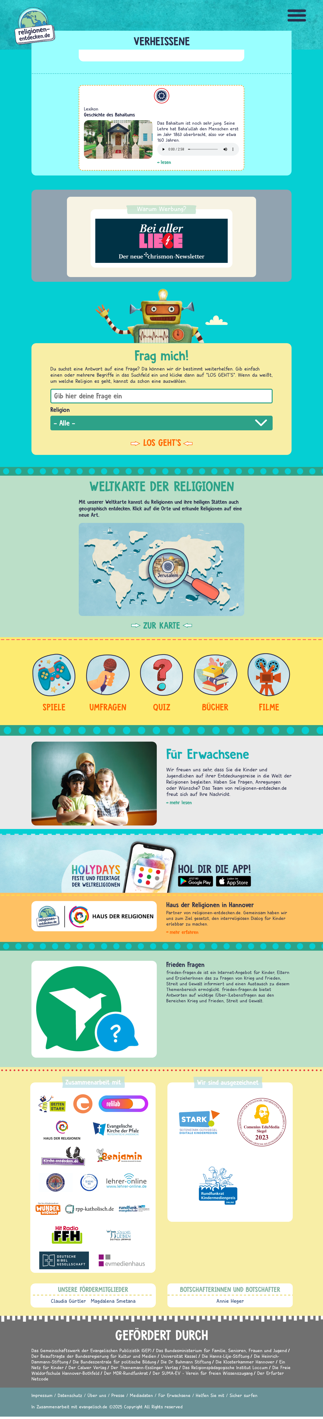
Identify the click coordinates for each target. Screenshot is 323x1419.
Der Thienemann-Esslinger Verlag (144, 1367)
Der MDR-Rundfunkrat (126, 1373)
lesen (166, 162)
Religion (60, 409)
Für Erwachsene (174, 1395)
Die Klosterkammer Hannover (245, 1361)
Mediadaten (141, 1395)
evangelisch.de (93, 1406)
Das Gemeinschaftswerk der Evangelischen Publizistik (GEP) (91, 1350)
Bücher (215, 707)
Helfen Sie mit (210, 1395)
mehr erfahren (184, 932)
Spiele (54, 707)
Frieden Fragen (185, 964)
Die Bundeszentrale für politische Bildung (114, 1361)
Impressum (41, 1395)
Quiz (161, 707)
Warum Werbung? (161, 209)
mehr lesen (181, 802)
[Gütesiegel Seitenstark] (198, 1122)
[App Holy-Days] (161, 863)
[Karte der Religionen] (161, 569)
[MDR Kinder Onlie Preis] (218, 1185)
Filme (269, 707)
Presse (118, 1395)
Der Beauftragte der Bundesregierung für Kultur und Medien (93, 1356)
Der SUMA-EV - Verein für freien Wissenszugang (203, 1373)
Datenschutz (70, 1395)
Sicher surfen (244, 1395)
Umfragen (107, 707)
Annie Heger (230, 1301)
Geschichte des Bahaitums (109, 115)
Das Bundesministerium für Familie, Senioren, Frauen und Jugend (221, 1350)
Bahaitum (161, 95)
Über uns (96, 1395)
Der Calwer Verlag (87, 1367)
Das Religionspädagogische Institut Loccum (225, 1367)
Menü (297, 15)
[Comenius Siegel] (262, 1122)
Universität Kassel (179, 1356)
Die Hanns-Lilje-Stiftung (225, 1356)
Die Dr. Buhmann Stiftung (186, 1361)
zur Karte (161, 625)
